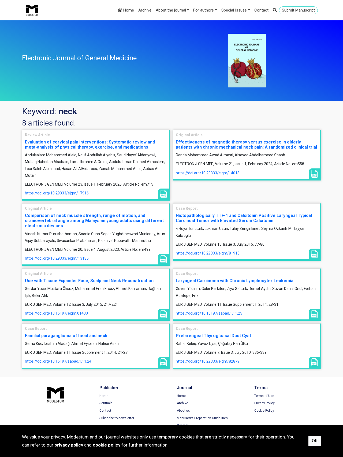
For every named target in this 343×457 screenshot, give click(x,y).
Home (128, 10)
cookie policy (106, 445)
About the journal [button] (171, 10)
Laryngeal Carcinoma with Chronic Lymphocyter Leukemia (234, 280)
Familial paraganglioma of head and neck (66, 335)
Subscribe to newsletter (116, 418)
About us (183, 410)
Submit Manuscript (298, 10)
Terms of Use (264, 396)
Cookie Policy (264, 410)
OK (315, 440)
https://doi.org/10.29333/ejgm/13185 (57, 258)
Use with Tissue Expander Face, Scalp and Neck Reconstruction (89, 280)
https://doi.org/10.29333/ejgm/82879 (208, 361)
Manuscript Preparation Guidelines (202, 418)
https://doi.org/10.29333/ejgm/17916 (57, 193)
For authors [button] (203, 10)
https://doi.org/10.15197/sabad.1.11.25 (209, 313)
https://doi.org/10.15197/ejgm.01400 (56, 313)
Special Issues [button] (234, 10)
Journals (106, 403)
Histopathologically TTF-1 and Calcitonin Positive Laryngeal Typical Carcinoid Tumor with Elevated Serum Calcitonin (244, 218)
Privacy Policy (264, 403)
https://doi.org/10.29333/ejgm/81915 (208, 253)
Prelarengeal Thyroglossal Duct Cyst (213, 335)
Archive (144, 10)
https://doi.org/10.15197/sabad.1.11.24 (58, 361)
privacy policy (68, 445)
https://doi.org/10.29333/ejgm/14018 (208, 173)
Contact (261, 10)
